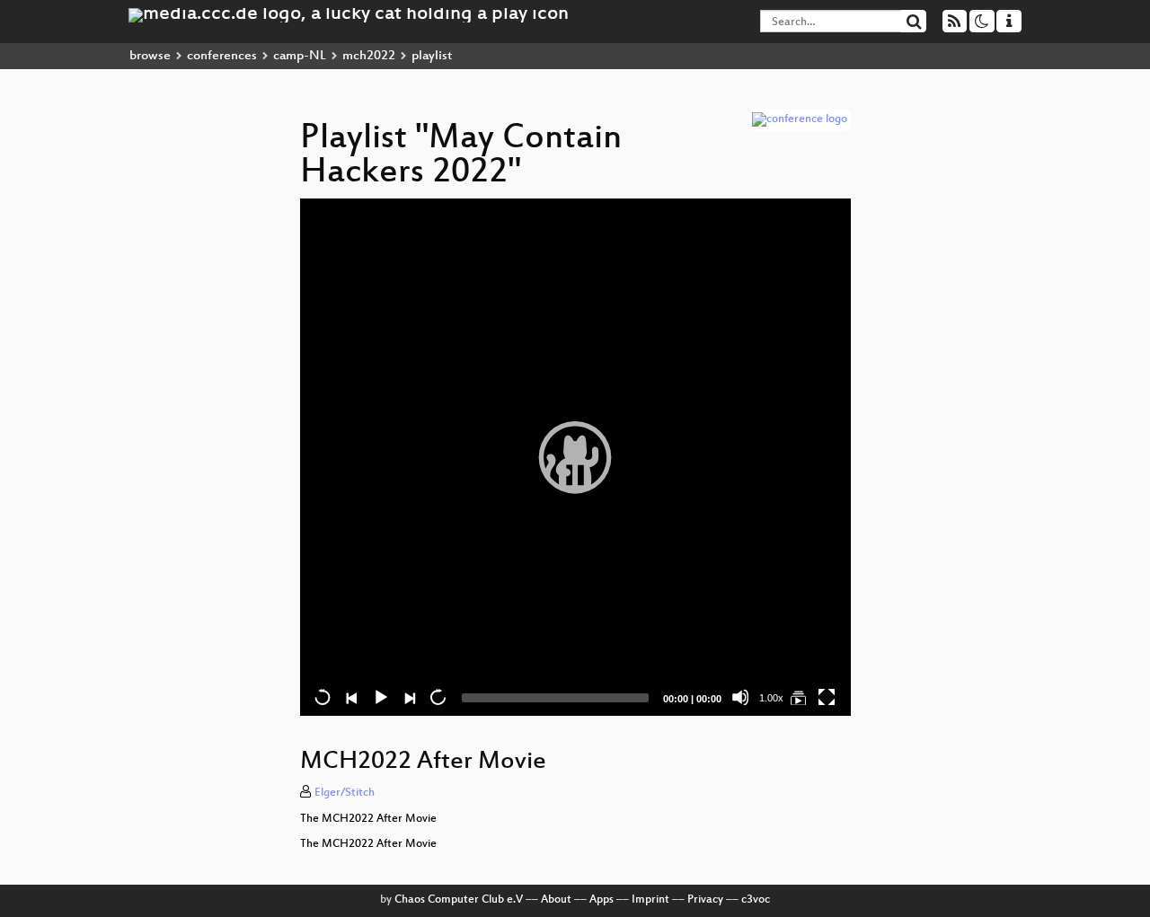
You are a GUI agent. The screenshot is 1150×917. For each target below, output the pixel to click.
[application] (575, 457)
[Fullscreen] (826, 697)
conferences (222, 56)
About (556, 900)
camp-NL (299, 56)
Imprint (650, 900)
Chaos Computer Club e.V (458, 900)
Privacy (705, 900)
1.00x (771, 697)
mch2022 (368, 56)
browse (150, 56)
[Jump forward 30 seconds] (437, 697)
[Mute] (740, 697)
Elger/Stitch (344, 793)
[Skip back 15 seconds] (322, 697)
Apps (601, 900)
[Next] (409, 697)
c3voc (755, 900)
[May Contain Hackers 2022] (798, 697)
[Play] (575, 457)
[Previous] (351, 697)
